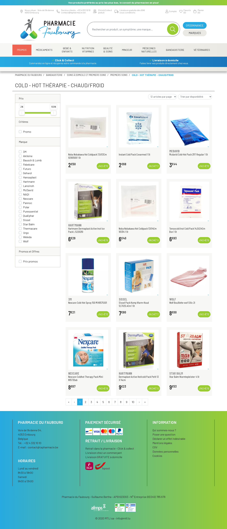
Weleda (27, 237)
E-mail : (38, 447)
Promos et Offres (29, 251)
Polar (26, 207)
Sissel (26, 220)
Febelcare (28, 164)
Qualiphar (28, 215)
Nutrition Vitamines (88, 50)
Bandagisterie (175, 49)
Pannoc (27, 203)
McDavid (28, 190)
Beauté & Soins (108, 50)
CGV (155, 447)
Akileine (27, 156)
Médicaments (44, 49)
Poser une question (164, 434)
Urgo (26, 232)
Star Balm (29, 224)
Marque (23, 141)
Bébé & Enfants (67, 50)
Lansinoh (28, 185)
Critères (23, 121)
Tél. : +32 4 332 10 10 (29, 443)
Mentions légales (162, 443)
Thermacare (30, 228)
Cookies (157, 455)
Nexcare (28, 198)
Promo (27, 131)
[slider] (22, 112)
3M (24, 151)
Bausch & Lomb (32, 160)
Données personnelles (166, 451)
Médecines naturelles (149, 50)
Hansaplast (30, 177)
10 (133, 402)
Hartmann (29, 181)
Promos (22, 49)
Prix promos (30, 261)
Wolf (26, 241)
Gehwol (27, 173)
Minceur (127, 49)
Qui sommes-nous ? (164, 430)
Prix (21, 98)
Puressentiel (30, 211)
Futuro (27, 168)
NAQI (26, 194)
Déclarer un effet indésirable (169, 438)
